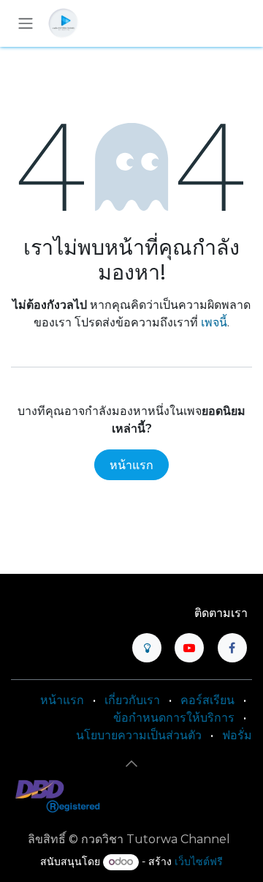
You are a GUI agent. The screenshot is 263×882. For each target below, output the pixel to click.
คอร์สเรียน (207, 700)
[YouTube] (189, 647)
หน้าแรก (131, 465)
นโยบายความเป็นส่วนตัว (139, 735)
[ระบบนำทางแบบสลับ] (25, 24)
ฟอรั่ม (237, 735)
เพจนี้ (214, 322)
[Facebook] (232, 647)
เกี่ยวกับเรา (132, 700)
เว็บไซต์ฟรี (199, 861)
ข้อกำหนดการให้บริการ (174, 718)
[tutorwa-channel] (146, 647)
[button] (131, 763)
